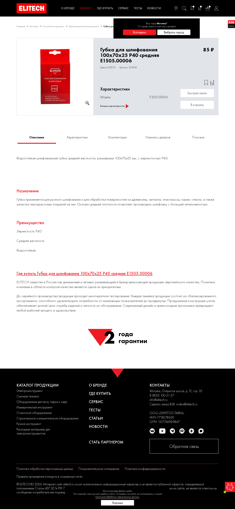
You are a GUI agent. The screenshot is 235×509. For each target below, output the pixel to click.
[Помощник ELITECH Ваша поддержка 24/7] (230, 487)
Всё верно (139, 32)
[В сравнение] (212, 82)
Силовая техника (28, 396)
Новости (154, 8)
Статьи (96, 418)
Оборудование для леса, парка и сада (42, 402)
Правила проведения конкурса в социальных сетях (49, 476)
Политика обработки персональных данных (45, 469)
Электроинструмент (30, 391)
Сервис (123, 8)
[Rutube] (182, 431)
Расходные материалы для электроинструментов (33, 431)
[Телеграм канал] (172, 431)
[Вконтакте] (152, 431)
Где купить (105, 8)
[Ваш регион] (176, 8)
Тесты (138, 8)
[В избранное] (206, 82)
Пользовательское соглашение (99, 469)
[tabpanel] (55, 77)
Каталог (86, 8)
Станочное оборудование (34, 413)
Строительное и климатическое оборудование (47, 418)
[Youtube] (162, 431)
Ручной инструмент (53, 26)
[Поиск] (184, 8)
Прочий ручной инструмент (84, 26)
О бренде (68, 8)
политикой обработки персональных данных (117, 496)
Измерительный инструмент (35, 407)
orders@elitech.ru (186, 404)
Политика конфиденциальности (145, 469)
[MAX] (201, 431)
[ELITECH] (32, 8)
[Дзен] (191, 431)
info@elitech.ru (158, 400)
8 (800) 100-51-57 (162, 395)
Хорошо (117, 503)
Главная (21, 26)
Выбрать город (174, 32)
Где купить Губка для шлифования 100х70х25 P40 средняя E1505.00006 (85, 273)
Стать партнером (106, 442)
